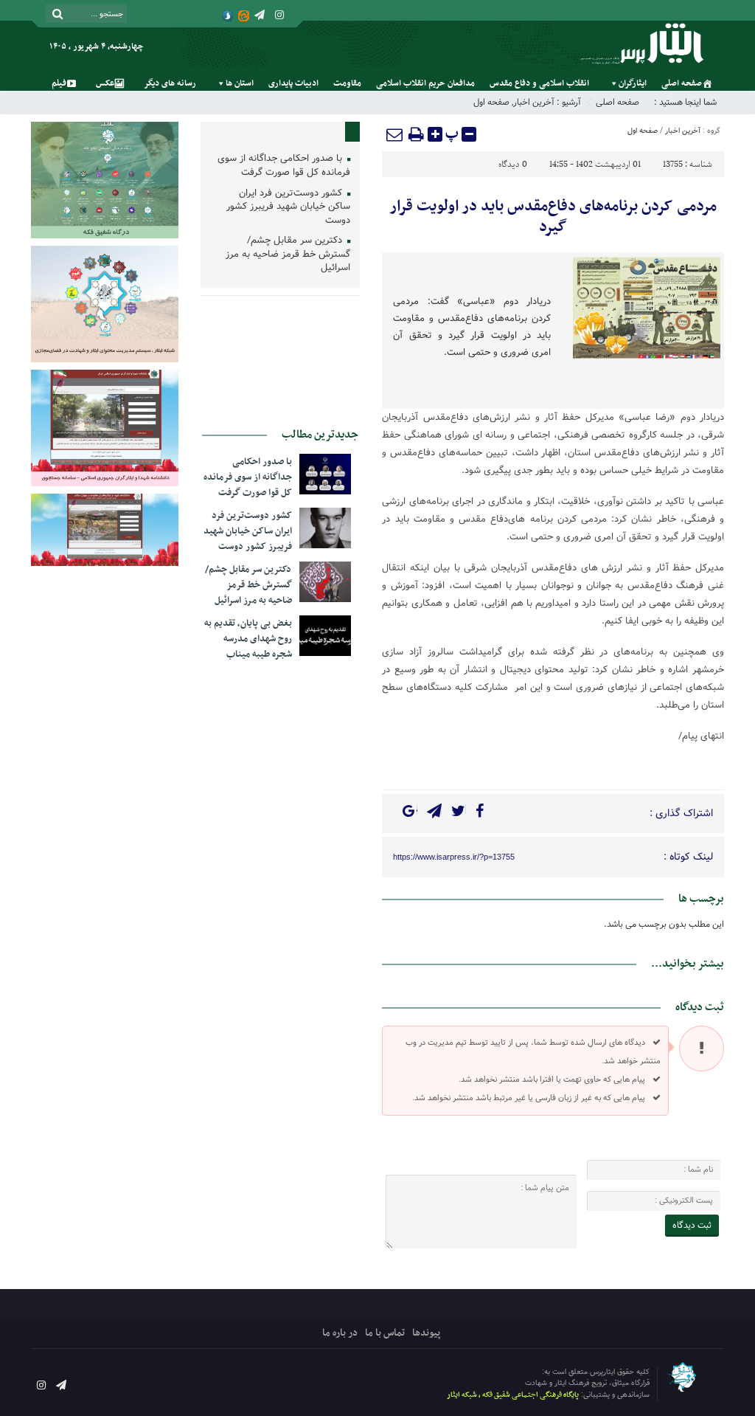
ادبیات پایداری (293, 83)
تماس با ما (385, 1333)
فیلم (59, 83)
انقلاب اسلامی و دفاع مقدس (539, 83)
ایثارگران (633, 83)
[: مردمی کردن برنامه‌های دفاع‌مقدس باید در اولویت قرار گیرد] (395, 134)
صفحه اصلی (681, 83)
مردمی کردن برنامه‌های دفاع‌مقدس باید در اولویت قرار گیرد (553, 217)
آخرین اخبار (533, 102)
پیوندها (426, 1333)
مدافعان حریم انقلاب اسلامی (425, 83)
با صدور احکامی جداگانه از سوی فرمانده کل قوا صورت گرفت (284, 166)
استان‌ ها (240, 83)
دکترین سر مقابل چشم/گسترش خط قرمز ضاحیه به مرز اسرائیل (288, 254)
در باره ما (340, 1333)
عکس (105, 83)
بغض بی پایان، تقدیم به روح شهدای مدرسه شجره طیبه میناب (248, 639)
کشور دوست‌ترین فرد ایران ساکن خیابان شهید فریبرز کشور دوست (288, 207)
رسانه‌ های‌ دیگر (170, 83)
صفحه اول (491, 102)
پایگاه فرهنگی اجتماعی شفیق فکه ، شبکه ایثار (513, 1395)
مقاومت (347, 83)
